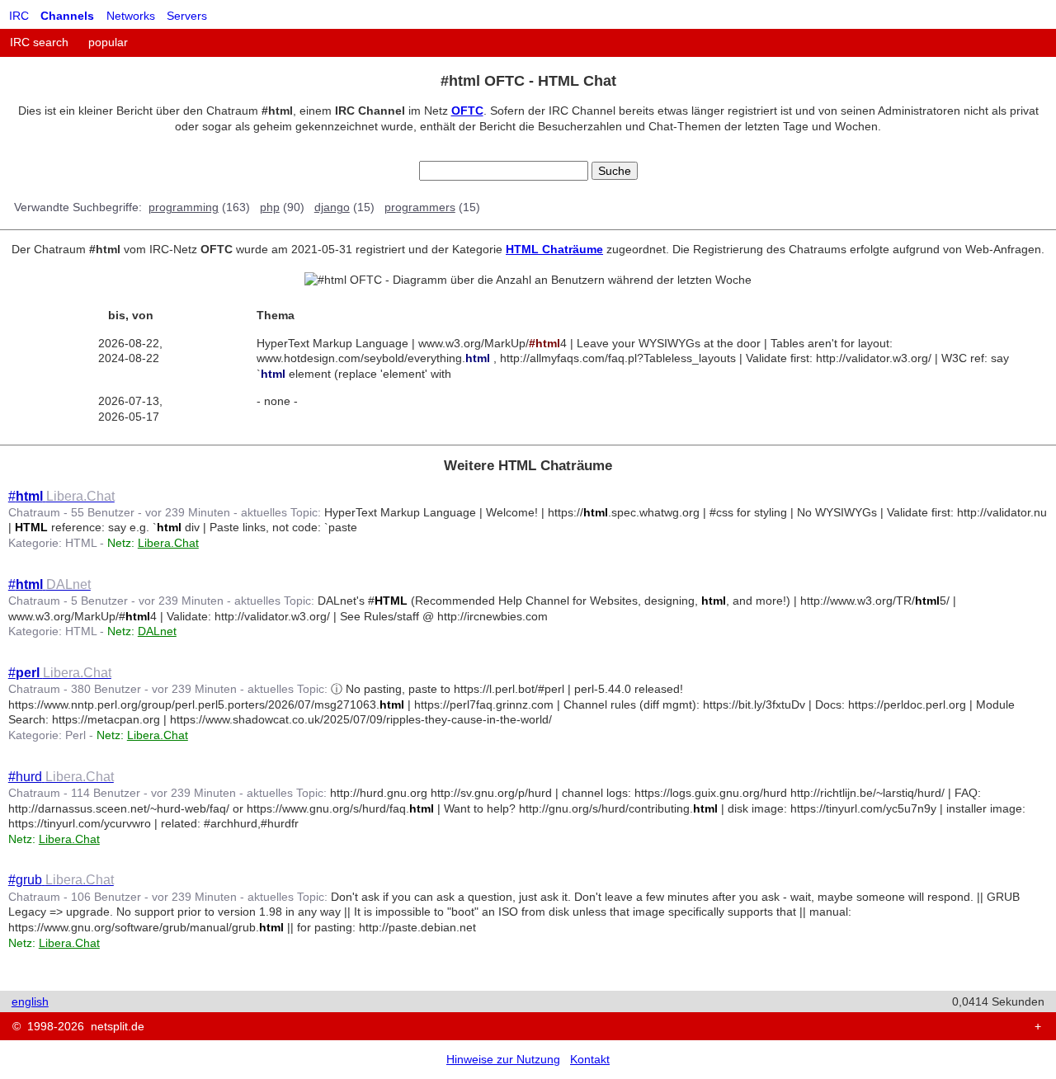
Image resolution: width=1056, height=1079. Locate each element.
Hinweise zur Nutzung (503, 1059)
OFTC (467, 110)
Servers (187, 15)
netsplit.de (117, 1026)
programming (183, 207)
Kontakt (590, 1059)
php (270, 207)
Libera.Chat (168, 542)
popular (108, 42)
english (30, 1001)
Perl (75, 735)
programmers (419, 207)
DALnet (157, 631)
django (332, 207)
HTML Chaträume (554, 249)
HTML (81, 542)
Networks (130, 15)
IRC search (39, 42)
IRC (19, 15)
